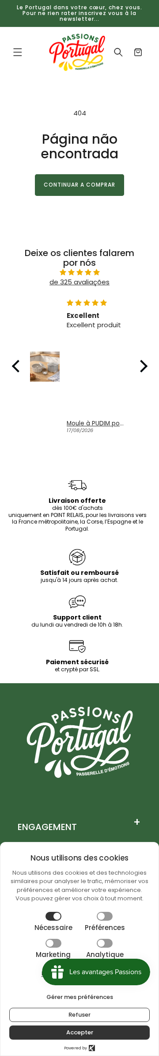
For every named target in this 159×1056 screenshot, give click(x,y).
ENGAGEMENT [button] (47, 827)
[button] (17, 52)
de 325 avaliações (79, 282)
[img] (80, 273)
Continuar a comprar (79, 184)
